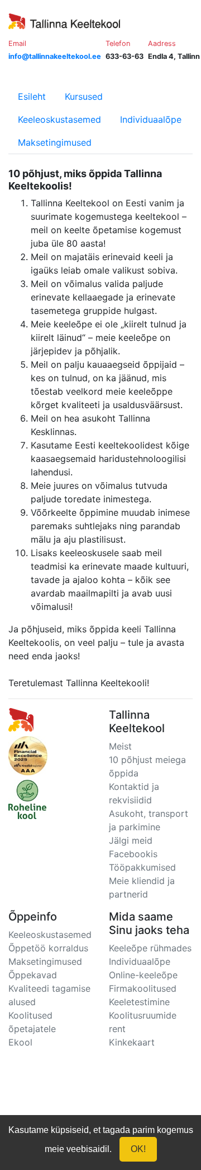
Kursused (84, 96)
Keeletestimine (139, 1001)
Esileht (32, 96)
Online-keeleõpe (143, 975)
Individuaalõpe (150, 119)
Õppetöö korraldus (48, 948)
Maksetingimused (55, 142)
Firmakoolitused (142, 988)
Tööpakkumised (142, 867)
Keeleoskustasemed (59, 119)
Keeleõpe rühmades (150, 948)
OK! (138, 1149)
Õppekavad (32, 975)
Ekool (20, 1042)
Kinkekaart (132, 1042)
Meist (120, 746)
